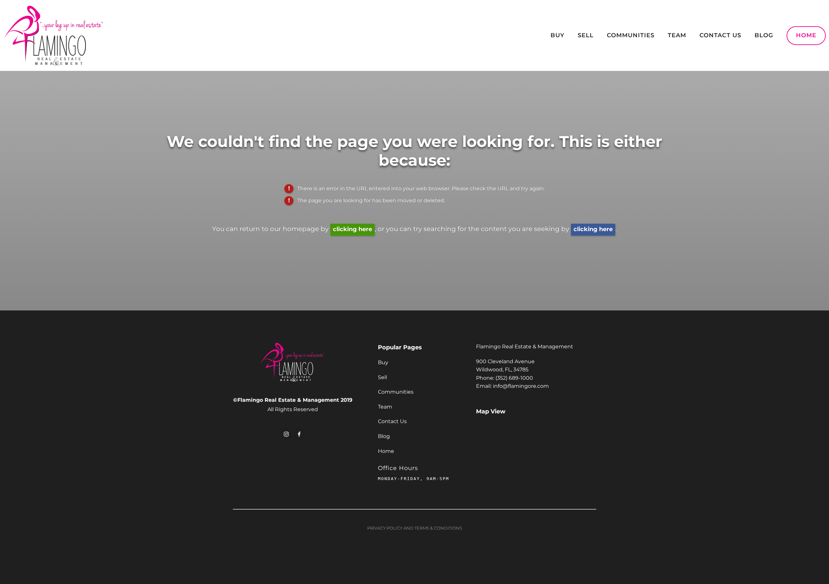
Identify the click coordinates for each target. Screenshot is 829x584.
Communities (630, 35)
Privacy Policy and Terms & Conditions (414, 528)
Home (806, 35)
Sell (586, 35)
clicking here (352, 229)
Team (677, 35)
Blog (764, 35)
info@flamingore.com (521, 386)
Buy (557, 35)
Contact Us (720, 35)
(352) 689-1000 (514, 378)
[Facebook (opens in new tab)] (299, 434)
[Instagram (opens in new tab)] (286, 434)
